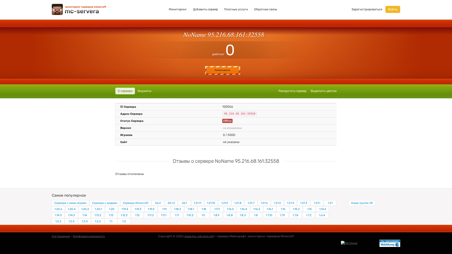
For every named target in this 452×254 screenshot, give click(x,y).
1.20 (111, 209)
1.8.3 (243, 215)
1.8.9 (216, 215)
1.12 (137, 215)
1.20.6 (58, 209)
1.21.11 (197, 203)
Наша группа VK (362, 203)
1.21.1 (317, 203)
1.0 (124, 221)
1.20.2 (85, 209)
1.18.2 (177, 209)
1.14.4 (322, 209)
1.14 (84, 215)
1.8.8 (229, 215)
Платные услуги (236, 9)
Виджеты (144, 91)
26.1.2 (171, 203)
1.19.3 (138, 209)
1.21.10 (211, 203)
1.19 (164, 209)
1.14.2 (71, 215)
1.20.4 (72, 209)
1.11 (177, 215)
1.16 (283, 209)
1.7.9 (282, 215)
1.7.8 (295, 215)
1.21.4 (290, 203)
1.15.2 (296, 209)
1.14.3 (58, 215)
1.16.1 (270, 209)
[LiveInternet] (368, 243)
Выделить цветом (324, 91)
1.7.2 (308, 215)
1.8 (256, 215)
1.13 (111, 215)
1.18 (204, 209)
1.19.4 (124, 209)
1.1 (110, 221)
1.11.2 (150, 215)
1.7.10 (269, 215)
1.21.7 (251, 203)
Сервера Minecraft (136, 203)
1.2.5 (71, 221)
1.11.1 (163, 215)
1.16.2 (256, 209)
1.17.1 (217, 209)
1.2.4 (85, 221)
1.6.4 (322, 215)
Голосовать (222, 70)
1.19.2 (151, 209)
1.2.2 (98, 221)
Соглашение (61, 236)
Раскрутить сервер (292, 91)
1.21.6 (264, 203)
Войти (392, 9)
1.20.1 (98, 209)
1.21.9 (224, 203)
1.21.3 (303, 203)
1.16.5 (230, 209)
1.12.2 (124, 215)
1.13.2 (97, 215)
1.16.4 (243, 209)
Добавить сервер (205, 9)
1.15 (309, 209)
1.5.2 (58, 221)
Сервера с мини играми (70, 203)
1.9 (203, 215)
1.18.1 (191, 209)
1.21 (330, 203)
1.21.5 (277, 203)
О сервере (125, 91)
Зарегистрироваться (366, 9)
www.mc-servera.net (199, 236)
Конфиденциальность (89, 236)
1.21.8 (238, 203)
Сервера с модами (104, 203)
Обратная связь (265, 9)
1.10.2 (190, 215)
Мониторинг (178, 9)
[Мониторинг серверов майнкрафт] (79, 9)
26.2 (158, 203)
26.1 (184, 203)
